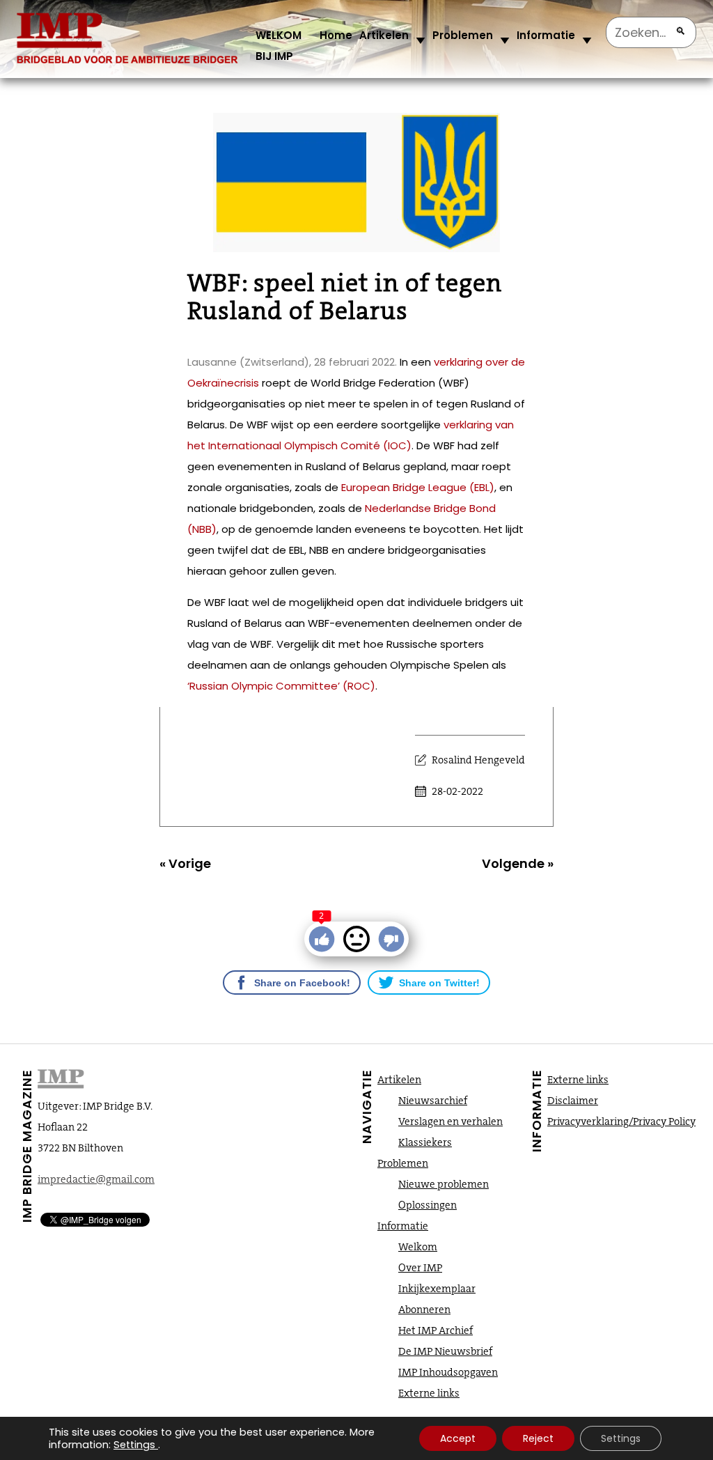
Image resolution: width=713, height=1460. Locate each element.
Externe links (429, 1393)
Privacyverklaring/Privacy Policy (621, 1121)
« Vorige (185, 863)
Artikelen (384, 35)
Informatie (546, 35)
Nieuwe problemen (443, 1184)
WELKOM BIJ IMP (278, 45)
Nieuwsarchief (432, 1101)
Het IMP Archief (435, 1330)
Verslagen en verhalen (450, 1121)
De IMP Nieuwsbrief (445, 1351)
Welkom (417, 1247)
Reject (538, 1438)
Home (336, 35)
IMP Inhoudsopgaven (448, 1372)
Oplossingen (427, 1205)
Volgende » (518, 863)
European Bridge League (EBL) (417, 487)
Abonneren (424, 1310)
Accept (458, 1438)
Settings (134, 1444)
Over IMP (420, 1268)
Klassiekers (425, 1142)
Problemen (462, 35)
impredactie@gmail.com (96, 1179)
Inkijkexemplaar (437, 1289)
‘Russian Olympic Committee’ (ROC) (281, 685)
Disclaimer (572, 1101)
